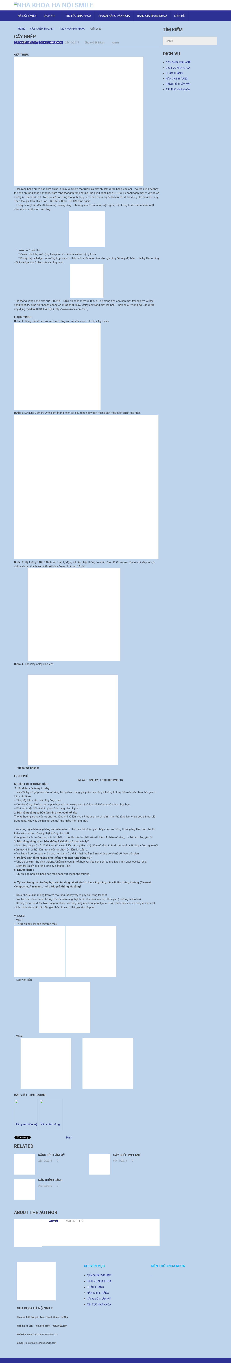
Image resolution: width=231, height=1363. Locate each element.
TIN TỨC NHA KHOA (78, 15)
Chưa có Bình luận (95, 42)
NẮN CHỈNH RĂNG (177, 78)
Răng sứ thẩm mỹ (51, 1155)
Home (21, 28)
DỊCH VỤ (49, 15)
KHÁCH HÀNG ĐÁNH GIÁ (114, 15)
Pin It (69, 1137)
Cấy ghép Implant (127, 1155)
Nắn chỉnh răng (50, 1180)
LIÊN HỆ (179, 15)
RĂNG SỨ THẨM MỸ (178, 84)
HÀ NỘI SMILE (27, 15)
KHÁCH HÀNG (174, 73)
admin (115, 42)
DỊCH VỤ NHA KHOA (72, 28)
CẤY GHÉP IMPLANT (42, 28)
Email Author (74, 1221)
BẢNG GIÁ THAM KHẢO (152, 15)
